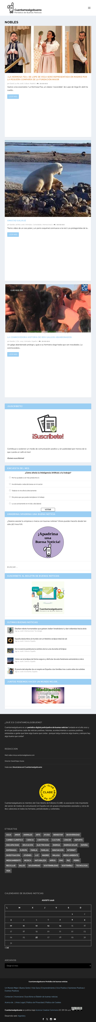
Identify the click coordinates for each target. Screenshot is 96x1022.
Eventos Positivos (12, 991)
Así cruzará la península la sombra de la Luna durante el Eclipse (40, 649)
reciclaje (10, 866)
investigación (13, 855)
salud (22, 866)
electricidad (43, 845)
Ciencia (27, 641)
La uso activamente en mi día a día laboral (26, 504)
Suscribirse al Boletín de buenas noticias (41, 997)
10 (11, 926)
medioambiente (13, 860)
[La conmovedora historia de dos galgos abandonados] (48, 309)
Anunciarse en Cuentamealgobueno (27, 767)
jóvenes (27, 855)
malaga (56, 855)
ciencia (30, 840)
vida (8, 871)
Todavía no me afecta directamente (24, 491)
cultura (56, 840)
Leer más (13, 97)
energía (56, 845)
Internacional (47, 225)
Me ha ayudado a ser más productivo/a (25, 478)
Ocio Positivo (61, 988)
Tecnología (38, 631)
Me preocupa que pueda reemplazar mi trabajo (28, 497)
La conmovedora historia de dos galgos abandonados (39, 337)
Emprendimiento (48, 988)
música (27, 860)
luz (36, 855)
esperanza (11, 850)
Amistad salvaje (16, 220)
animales (28, 835)
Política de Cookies (53, 1002)
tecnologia (82, 866)
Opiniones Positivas (76, 988)
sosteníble (67, 866)
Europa (23, 850)
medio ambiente (70, 855)
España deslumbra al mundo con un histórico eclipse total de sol (41, 639)
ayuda (47, 835)
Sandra (12, 225)
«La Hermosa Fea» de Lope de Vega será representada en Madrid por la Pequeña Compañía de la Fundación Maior (47, 78)
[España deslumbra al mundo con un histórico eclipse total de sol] (10, 640)
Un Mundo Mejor (11, 988)
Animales (29, 225)
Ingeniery (22, 1016)
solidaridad (34, 866)
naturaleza (40, 860)
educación (28, 845)
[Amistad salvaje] (48, 178)
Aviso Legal (20, 1002)
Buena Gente (25, 988)
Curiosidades (37, 225)
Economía (28, 672)
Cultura (26, 83)
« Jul (7, 948)
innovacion (58, 850)
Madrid (32, 83)
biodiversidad (73, 835)
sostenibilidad (51, 866)
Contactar (9, 997)
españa (84, 845)
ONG (61, 860)
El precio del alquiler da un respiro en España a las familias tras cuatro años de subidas (50, 669)
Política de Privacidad (35, 1002)
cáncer (67, 840)
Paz (68, 860)
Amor (17, 835)
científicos (42, 840)
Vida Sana (36, 988)
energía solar (70, 845)
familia (34, 850)
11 (24, 926)
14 (60, 926)
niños (53, 860)
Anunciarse (18, 997)
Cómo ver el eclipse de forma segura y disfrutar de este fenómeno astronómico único (49, 659)
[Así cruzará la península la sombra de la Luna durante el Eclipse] (10, 650)
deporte (78, 840)
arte (38, 835)
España (34, 341)
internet (71, 850)
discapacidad (12, 845)
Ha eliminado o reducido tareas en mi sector (27, 484)
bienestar (58, 835)
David (12, 83)
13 (48, 926)
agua (8, 835)
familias (45, 850)
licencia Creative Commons (47, 1010)
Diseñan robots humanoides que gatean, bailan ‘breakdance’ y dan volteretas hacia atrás (50, 629)
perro (76, 860)
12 (37, 926)
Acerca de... (9, 1002)
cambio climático (14, 840)
